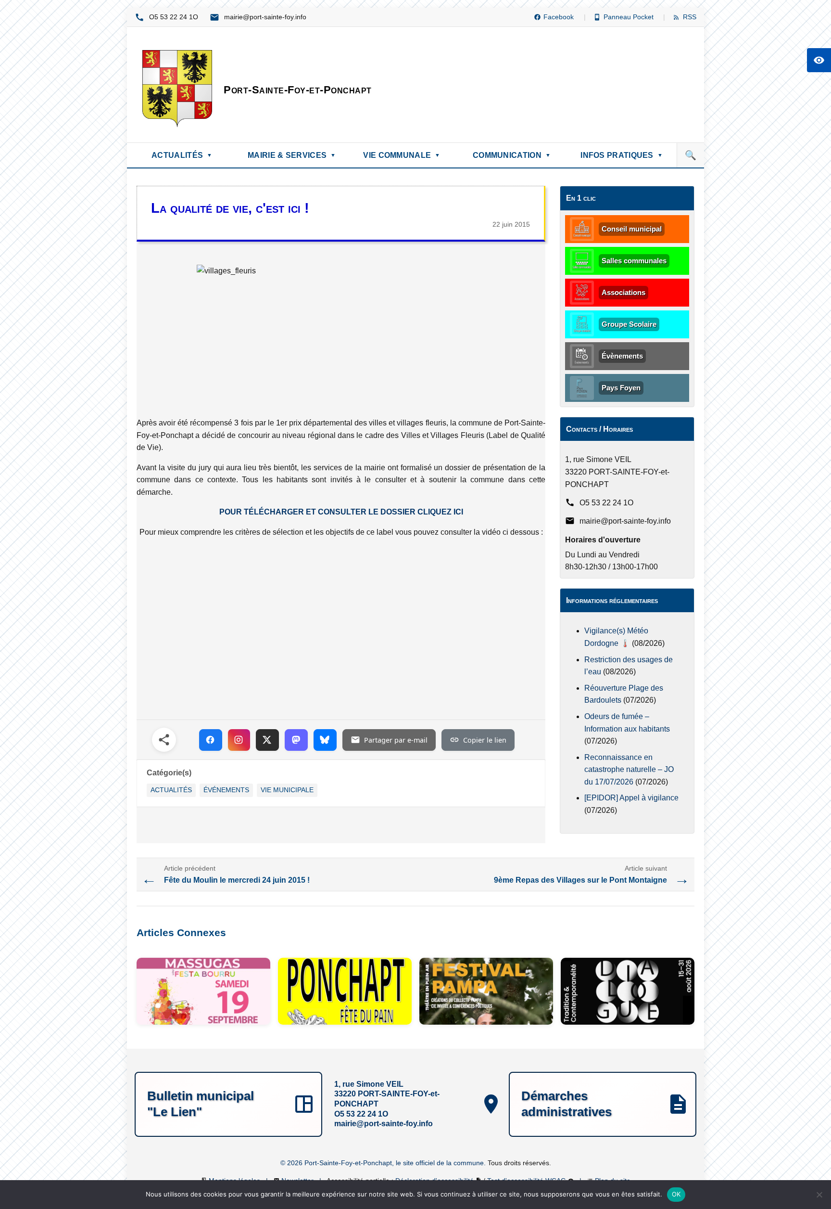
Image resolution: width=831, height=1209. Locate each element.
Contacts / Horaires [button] (599, 429)
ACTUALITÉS (171, 790)
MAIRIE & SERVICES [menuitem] (292, 155)
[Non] (819, 1194)
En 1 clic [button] (581, 198)
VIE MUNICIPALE (287, 790)
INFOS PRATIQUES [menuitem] (621, 155)
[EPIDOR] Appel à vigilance (631, 798)
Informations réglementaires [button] (612, 600)
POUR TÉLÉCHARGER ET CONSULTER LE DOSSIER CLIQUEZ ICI (341, 512)
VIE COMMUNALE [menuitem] (401, 155)
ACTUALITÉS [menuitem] (181, 155)
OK (676, 1194)
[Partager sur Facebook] (210, 740)
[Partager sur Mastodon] (296, 740)
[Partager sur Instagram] (239, 740)
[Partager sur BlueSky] (325, 740)
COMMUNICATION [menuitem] (512, 155)
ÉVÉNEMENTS (226, 790)
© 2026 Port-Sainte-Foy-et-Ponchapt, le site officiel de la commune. (384, 1163)
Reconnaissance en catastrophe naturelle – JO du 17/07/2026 (629, 769)
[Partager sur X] (267, 740)
